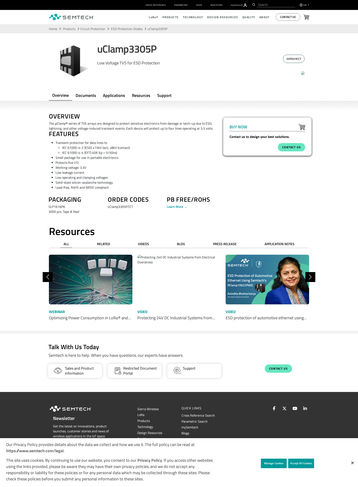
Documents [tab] (86, 95)
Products (69, 28)
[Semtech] (75, 412)
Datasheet (294, 59)
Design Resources (149, 432)
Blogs (185, 433)
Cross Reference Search (198, 415)
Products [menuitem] (170, 17)
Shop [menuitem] (199, 5)
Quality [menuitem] (248, 17)
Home (53, 28)
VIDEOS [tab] (143, 243)
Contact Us (288, 17)
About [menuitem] (264, 17)
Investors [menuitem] (216, 5)
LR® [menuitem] (153, 17)
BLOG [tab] (181, 243)
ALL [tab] (66, 243)
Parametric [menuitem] (181, 5)
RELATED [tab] (103, 243)
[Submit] (253, 4)
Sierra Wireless (148, 408)
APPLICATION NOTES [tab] (279, 243)
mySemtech (189, 427)
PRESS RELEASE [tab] (225, 243)
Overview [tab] (60, 95)
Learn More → (177, 206)
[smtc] (71, 17)
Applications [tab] (114, 95)
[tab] (141, 95)
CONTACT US (291, 147)
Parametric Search (194, 421)
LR (140, 414)
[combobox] (276, 4)
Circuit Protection (92, 28)
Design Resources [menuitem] (222, 17)
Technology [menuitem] (193, 17)
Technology (145, 426)
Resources (141, 95)
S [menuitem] (237, 5)
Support (164, 95)
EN (305, 5)
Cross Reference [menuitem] (156, 5)
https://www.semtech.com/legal (35, 450)
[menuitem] (245, 5)
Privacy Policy (149, 460)
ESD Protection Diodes (127, 28)
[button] (352, 463)
